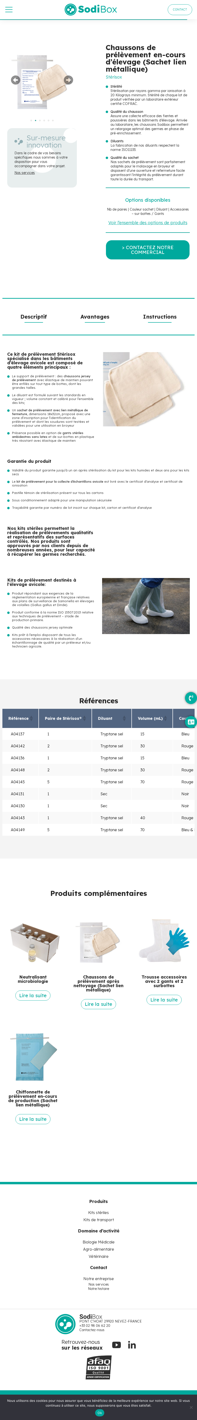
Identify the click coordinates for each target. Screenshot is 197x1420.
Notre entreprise (98, 1278)
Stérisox (114, 77)
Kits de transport (98, 1219)
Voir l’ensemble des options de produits (147, 222)
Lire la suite (33, 995)
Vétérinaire (99, 1256)
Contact (98, 1267)
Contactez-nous (92, 1330)
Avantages (94, 316)
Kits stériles (98, 1212)
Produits (98, 1201)
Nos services (24, 173)
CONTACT (180, 9)
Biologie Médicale (99, 1242)
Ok (100, 1413)
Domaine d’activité (98, 1231)
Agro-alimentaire (98, 1249)
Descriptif (33, 316)
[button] (16, 80)
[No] (191, 1407)
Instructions (160, 316)
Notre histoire (98, 1289)
